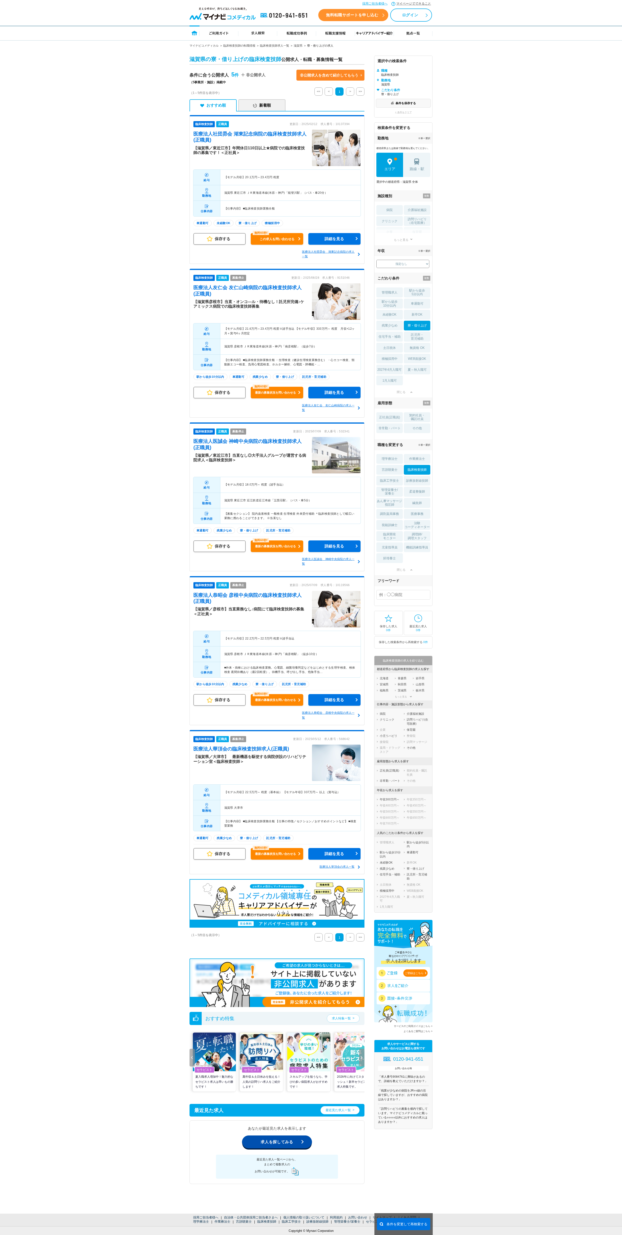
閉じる (401, 392)
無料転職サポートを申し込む (352, 15)
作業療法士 (222, 1221)
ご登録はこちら (414, 973)
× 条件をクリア (403, 112)
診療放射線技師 (317, 1221)
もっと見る (401, 239)
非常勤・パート (390, 428)
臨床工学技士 (291, 1221)
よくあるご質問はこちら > (418, 1031)
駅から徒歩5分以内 (417, 292)
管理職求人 (389, 292)
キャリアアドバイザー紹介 (374, 32)
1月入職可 (389, 380)
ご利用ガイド (218, 32)
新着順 (265, 105)
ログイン (410, 15)
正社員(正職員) (389, 417)
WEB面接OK (417, 359)
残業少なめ (389, 325)
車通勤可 (417, 303)
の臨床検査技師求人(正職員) (241, 748)
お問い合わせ (357, 1217)
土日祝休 (389, 348)
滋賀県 (298, 45)
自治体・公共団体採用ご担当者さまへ (251, 1217)
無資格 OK (417, 348)
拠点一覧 (413, 32)
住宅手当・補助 (390, 336)
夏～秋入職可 (417, 369)
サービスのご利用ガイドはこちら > (413, 1026)
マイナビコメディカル (204, 45)
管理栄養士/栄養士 (347, 1221)
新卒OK (417, 314)
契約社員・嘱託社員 (417, 417)
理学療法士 (201, 1221)
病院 (389, 210)
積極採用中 (389, 359)
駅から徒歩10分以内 (389, 303)
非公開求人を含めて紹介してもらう (329, 75)
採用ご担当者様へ (375, 3)
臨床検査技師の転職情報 (239, 45)
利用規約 (336, 1217)
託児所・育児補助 (417, 336)
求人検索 (257, 32)
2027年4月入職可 (389, 369)
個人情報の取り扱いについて (303, 1217)
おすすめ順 (216, 105)
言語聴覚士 (244, 1221)
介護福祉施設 (417, 210)
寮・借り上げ (417, 325)
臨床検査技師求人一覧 (274, 45)
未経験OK (389, 314)
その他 (417, 428)
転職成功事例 (296, 32)
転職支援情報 (335, 32)
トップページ (194, 32)
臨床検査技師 (266, 1221)
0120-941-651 (284, 15)
